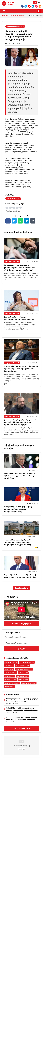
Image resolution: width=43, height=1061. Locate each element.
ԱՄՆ (9, 666)
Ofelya (7, 384)
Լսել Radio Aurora (22, 728)
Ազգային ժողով (12, 683)
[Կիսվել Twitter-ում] (14, 221)
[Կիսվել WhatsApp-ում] (20, 221)
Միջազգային (27, 662)
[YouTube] (29, 6)
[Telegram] (33, 6)
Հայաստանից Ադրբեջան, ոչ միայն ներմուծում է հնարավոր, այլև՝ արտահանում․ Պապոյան (20, 422)
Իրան (9, 669)
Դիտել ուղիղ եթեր (22, 623)
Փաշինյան (10, 680)
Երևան (23, 673)
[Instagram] (40, 6)
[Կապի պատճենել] (32, 221)
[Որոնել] (39, 11)
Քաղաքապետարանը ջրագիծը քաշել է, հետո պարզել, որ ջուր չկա (22, 700)
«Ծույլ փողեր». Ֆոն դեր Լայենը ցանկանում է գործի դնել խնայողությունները (18, 509)
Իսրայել (9, 676)
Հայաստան (11, 662)
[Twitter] (25, 6)
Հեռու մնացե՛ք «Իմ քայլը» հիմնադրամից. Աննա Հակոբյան (19, 318)
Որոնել (23, 649)
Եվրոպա (23, 680)
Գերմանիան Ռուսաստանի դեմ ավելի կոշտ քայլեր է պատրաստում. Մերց (21, 576)
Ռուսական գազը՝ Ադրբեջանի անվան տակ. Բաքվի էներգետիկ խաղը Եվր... (21, 718)
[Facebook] (22, 6)
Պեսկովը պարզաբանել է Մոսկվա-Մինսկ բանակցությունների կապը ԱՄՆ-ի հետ (19, 475)
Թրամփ (9, 687)
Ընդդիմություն (29, 683)
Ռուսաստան (22, 666)
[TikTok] (36, 6)
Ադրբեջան (22, 676)
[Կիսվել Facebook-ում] (8, 221)
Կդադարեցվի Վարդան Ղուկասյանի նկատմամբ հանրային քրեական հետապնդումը (21, 368)
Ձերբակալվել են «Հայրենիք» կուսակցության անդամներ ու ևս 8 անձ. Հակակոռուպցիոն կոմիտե (20, 267)
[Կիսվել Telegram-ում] (26, 221)
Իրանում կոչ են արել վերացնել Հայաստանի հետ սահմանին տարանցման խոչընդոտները (18, 542)
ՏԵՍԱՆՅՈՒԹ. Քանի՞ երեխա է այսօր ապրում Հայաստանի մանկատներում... (22, 709)
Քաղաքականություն (17, 15)
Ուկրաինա (10, 673)
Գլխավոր (5, 15)
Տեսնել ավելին (21, 588)
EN (39, 3)
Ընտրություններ (24, 669)
